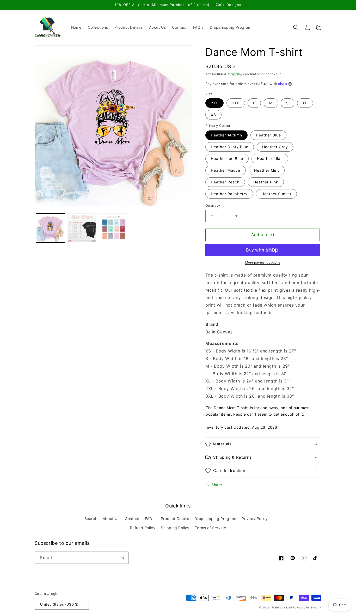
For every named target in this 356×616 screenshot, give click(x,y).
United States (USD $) (59, 604)
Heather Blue (268, 135)
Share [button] (216, 484)
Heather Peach (225, 182)
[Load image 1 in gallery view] (50, 227)
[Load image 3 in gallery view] (113, 227)
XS (213, 114)
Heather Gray (275, 147)
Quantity (212, 205)
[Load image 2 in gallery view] (81, 227)
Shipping (235, 74)
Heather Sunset (276, 194)
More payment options (262, 262)
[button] (296, 27)
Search (90, 518)
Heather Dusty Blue (229, 147)
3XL (236, 103)
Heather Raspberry (229, 194)
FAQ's (150, 518)
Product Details (175, 518)
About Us (111, 518)
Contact (132, 518)
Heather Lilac (270, 158)
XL (305, 103)
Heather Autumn (226, 135)
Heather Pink (265, 182)
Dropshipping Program (215, 518)
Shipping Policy (175, 527)
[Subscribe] (122, 558)
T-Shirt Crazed (282, 607)
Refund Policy (143, 527)
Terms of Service (210, 527)
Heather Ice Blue (227, 158)
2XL (214, 103)
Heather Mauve (225, 170)
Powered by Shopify (307, 607)
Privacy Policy (255, 518)
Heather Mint (266, 170)
